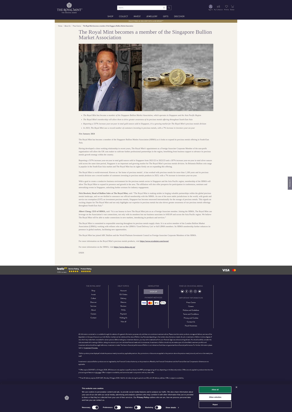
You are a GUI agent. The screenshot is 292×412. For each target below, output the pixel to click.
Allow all (215, 390)
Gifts (165, 16)
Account (123, 290)
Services (93, 306)
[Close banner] (236, 387)
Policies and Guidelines (191, 310)
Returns (123, 302)
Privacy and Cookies (191, 318)
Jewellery (151, 16)
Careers (93, 313)
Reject (215, 405)
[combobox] (142, 7)
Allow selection (215, 397)
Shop (110, 16)
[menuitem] (210, 8)
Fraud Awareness (191, 325)
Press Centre (77, 26)
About (93, 310)
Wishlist (226, 9)
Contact (93, 317)
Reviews (123, 306)
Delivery (123, 298)
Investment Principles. (91, 348)
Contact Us (191, 321)
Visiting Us (123, 317)
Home (60, 26)
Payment (123, 313)
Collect (123, 16)
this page (98, 372)
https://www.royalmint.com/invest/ (154, 241)
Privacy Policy (143, 397)
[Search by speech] (164, 7)
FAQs (123, 310)
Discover (179, 16)
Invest (137, 16)
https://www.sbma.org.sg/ (124, 247)
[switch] (117, 407)
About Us (67, 26)
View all (123, 321)
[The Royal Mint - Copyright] (70, 7)
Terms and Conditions (191, 314)
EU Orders (123, 294)
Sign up (153, 291)
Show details (171, 407)
